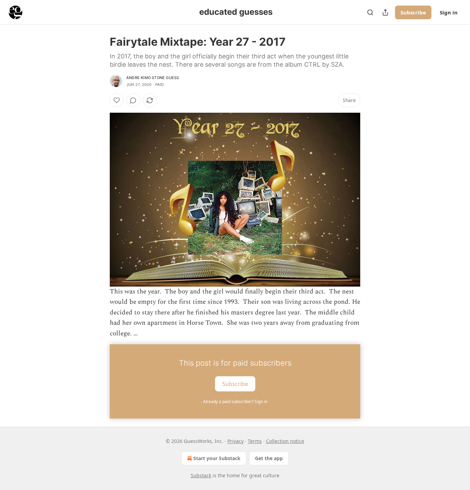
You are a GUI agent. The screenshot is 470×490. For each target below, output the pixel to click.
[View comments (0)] (133, 100)
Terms (255, 441)
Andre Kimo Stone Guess (152, 77)
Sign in (449, 12)
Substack (201, 475)
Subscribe (413, 12)
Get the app (269, 458)
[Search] (370, 12)
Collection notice (285, 441)
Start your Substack (217, 458)
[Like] (117, 100)
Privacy (235, 441)
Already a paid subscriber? (235, 401)
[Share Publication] (385, 12)
